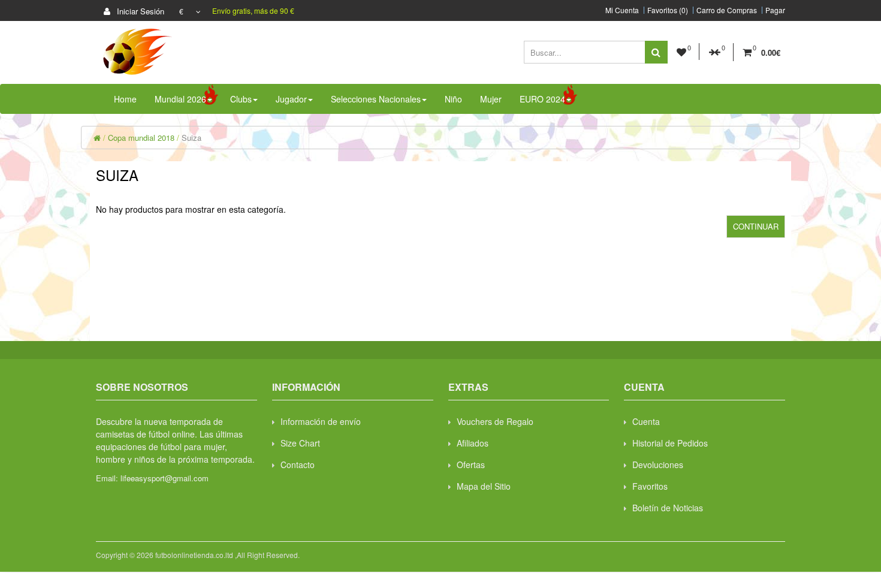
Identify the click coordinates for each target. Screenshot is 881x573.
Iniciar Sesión (139, 11)
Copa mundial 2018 (141, 137)
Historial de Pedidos (670, 443)
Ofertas (471, 465)
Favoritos (650, 486)
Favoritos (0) (667, 10)
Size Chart (300, 443)
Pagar (775, 10)
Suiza (191, 137)
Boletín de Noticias (667, 508)
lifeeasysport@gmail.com (164, 478)
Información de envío (320, 421)
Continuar (756, 226)
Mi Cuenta (622, 10)
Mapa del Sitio (484, 486)
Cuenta (646, 421)
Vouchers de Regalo (495, 421)
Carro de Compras (726, 10)
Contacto (297, 465)
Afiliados (472, 443)
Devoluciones (657, 465)
